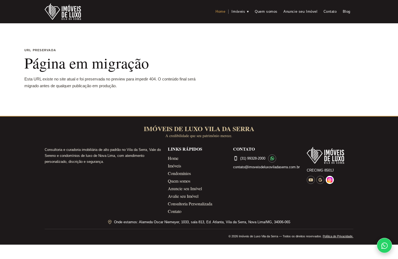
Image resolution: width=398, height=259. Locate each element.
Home (220, 11)
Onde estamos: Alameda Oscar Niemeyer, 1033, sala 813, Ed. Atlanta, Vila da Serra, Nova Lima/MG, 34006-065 (202, 222)
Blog (346, 11)
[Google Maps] (320, 180)
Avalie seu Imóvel (183, 196)
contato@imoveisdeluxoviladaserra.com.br (266, 167)
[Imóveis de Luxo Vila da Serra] (63, 11)
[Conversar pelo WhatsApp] (272, 158)
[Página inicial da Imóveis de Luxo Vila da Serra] (330, 155)
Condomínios (179, 173)
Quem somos (266, 11)
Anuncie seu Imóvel (300, 11)
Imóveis (240, 11)
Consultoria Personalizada (190, 203)
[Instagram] (330, 180)
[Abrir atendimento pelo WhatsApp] (384, 245)
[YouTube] (311, 180)
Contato (330, 11)
